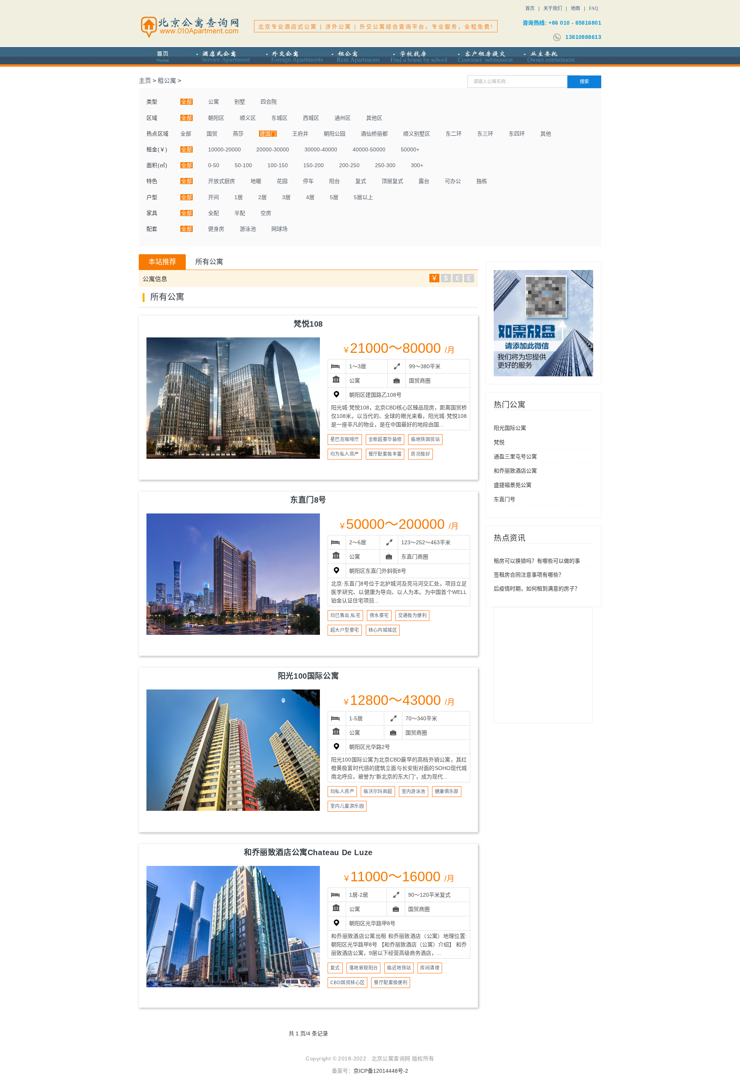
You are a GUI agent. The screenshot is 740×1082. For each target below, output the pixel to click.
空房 (266, 213)
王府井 (300, 134)
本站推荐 (162, 262)
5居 (334, 197)
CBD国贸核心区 (347, 982)
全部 (185, 134)
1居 (238, 197)
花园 (282, 181)
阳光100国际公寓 (308, 676)
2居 (262, 197)
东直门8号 (308, 500)
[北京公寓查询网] (190, 27)
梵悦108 (308, 324)
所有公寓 (209, 262)
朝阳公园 (334, 134)
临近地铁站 (399, 968)
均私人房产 (342, 791)
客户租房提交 (483, 56)
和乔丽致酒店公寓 (515, 471)
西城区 (311, 118)
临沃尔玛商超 (377, 791)
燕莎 (238, 134)
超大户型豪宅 (344, 630)
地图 (575, 8)
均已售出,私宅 (345, 615)
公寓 (213, 102)
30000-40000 (320, 149)
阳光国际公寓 (510, 428)
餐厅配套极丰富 (385, 454)
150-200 (313, 165)
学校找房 (418, 56)
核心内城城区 (382, 630)
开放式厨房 (221, 181)
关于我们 (552, 8)
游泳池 (248, 229)
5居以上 (363, 197)
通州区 (343, 118)
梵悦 (499, 442)
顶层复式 (392, 181)
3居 (286, 197)
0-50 (213, 165)
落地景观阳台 (363, 968)
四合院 (269, 102)
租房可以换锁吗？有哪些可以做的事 (537, 561)
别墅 (239, 102)
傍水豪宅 (379, 615)
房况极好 (420, 454)
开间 (213, 197)
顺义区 (248, 118)
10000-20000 (224, 149)
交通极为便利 (412, 615)
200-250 (349, 165)
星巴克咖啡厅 (344, 439)
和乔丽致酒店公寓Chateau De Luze (308, 852)
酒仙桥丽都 (374, 134)
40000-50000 (369, 149)
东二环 (454, 134)
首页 (530, 8)
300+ (417, 165)
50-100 (243, 165)
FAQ (593, 8)
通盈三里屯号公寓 (515, 456)
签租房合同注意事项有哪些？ (529, 575)
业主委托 (548, 56)
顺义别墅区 (416, 134)
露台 (424, 181)
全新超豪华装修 (385, 439)
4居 (310, 197)
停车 (308, 181)
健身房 (216, 229)
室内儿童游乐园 (347, 806)
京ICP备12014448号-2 (380, 1071)
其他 (545, 134)
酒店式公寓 (223, 56)
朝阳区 (216, 118)
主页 (145, 80)
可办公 (453, 181)
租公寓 (355, 56)
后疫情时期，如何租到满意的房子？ (537, 588)
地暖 (256, 181)
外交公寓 (290, 56)
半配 (239, 213)
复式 (360, 181)
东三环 (485, 134)
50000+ (410, 149)
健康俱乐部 (447, 791)
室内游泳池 (414, 791)
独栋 (481, 181)
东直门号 (504, 499)
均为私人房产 (344, 454)
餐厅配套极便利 (390, 982)
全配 (213, 213)
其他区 (374, 118)
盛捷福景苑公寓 (512, 485)
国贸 (212, 134)
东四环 (517, 134)
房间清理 (429, 968)
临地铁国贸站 (425, 439)
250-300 (385, 165)
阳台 (334, 181)
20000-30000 (272, 149)
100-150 (277, 165)
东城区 (279, 118)
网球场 (279, 229)
